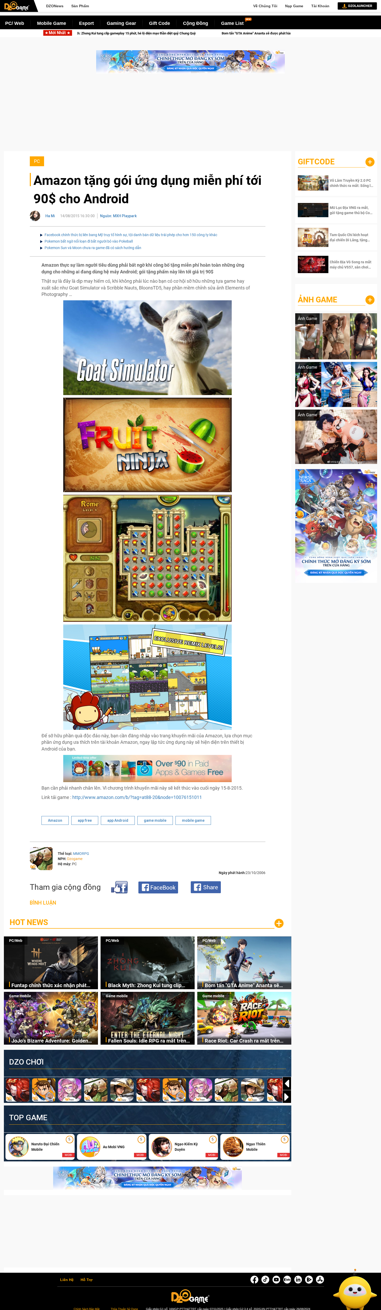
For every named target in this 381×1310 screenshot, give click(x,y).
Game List (232, 23)
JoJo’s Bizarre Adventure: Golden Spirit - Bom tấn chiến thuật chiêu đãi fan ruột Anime (260, 33)
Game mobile (20, 996)
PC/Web (15, 940)
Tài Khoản (320, 6)
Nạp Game (294, 6)
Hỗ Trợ (87, 1280)
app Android (117, 820)
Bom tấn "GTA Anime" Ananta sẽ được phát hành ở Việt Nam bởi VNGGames (114, 33)
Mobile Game (51, 23)
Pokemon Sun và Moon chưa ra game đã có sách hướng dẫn (93, 248)
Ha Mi (50, 216)
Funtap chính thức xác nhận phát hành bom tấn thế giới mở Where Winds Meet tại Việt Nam (49, 985)
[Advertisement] (190, 115)
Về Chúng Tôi (265, 6)
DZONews (55, 6)
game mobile (155, 820)
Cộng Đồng (195, 23)
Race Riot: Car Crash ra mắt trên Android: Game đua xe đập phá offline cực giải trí (242, 1041)
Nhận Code (347, 183)
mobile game (193, 820)
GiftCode (316, 161)
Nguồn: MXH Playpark (118, 216)
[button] (287, 1096)
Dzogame (74, 859)
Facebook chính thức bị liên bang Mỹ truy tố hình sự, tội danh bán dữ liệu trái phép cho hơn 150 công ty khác (131, 235)
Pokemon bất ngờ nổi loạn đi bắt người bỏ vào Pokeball (89, 241)
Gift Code (159, 23)
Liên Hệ (67, 1280)
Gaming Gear (121, 23)
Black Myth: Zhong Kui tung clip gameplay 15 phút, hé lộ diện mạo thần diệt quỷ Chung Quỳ (147, 985)
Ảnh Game (317, 299)
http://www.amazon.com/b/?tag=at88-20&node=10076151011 (137, 797)
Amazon (55, 820)
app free (85, 820)
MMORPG (81, 854)
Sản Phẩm (80, 6)
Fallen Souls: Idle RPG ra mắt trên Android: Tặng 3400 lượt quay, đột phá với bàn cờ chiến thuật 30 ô (147, 1041)
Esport (86, 23)
